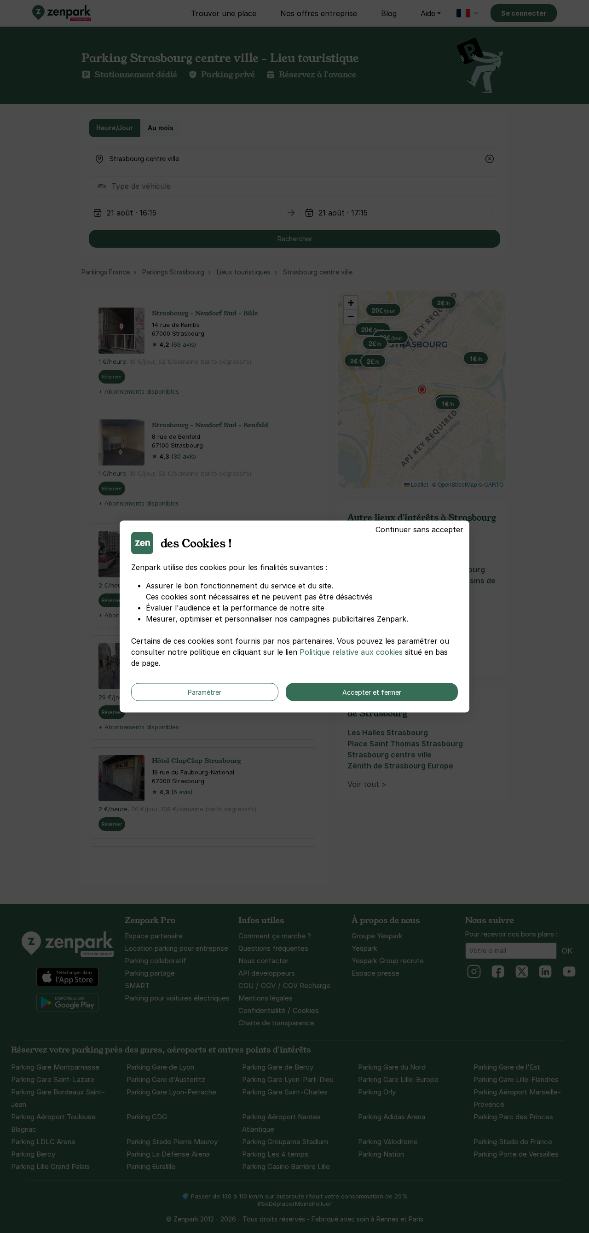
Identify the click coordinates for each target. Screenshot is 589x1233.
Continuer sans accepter (419, 529)
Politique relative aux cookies (351, 652)
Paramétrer (204, 692)
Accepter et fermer (371, 692)
